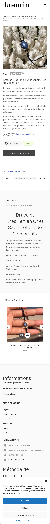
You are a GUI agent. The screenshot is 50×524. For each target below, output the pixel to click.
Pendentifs (7, 424)
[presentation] (7, 327)
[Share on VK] (22, 73)
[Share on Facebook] (11, 73)
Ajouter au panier (19, 153)
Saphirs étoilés (9, 433)
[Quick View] (27, 335)
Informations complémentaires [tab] (19, 206)
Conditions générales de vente (16, 383)
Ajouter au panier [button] (21, 335)
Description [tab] (11, 200)
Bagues (6, 410)
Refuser (25, 508)
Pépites (6, 428)
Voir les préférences (25, 515)
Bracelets (16, 17)
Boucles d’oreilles (10, 414)
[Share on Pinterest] (17, 73)
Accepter (25, 501)
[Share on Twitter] (14, 73)
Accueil (6, 17)
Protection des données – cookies (17, 388)
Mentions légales (10, 394)
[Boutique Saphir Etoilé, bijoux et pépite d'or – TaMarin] (16, 4)
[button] (46, 480)
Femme (33, 178)
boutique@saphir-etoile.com (19, 460)
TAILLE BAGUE (14, 143)
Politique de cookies (23, 521)
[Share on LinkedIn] (19, 73)
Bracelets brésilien (30, 17)
